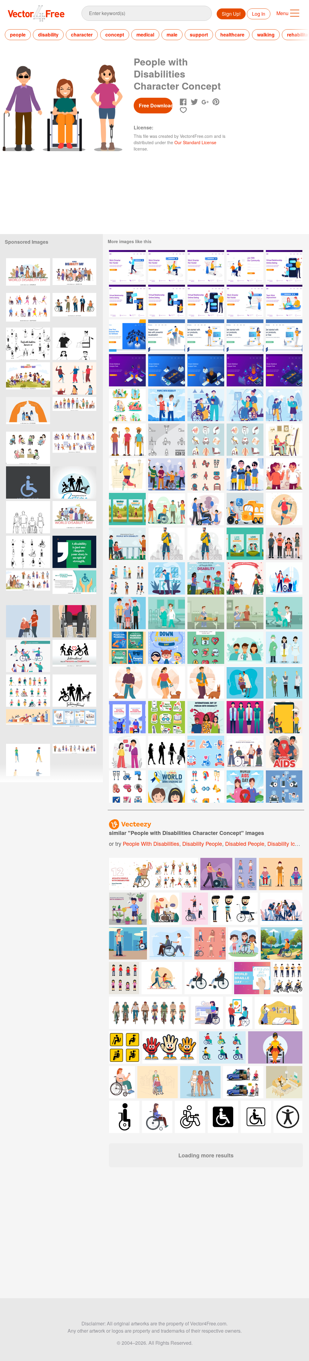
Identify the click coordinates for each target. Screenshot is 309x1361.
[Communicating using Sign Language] (127, 752)
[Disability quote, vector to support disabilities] (28, 482)
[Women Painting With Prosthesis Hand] (284, 440)
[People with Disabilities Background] (205, 578)
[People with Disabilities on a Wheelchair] (245, 405)
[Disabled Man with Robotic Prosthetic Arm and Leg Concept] (166, 544)
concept (114, 34)
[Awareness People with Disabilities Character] (127, 440)
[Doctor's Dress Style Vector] (284, 682)
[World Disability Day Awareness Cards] (127, 509)
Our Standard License (195, 142)
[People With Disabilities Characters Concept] (245, 474)
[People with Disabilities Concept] (127, 613)
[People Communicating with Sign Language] (284, 474)
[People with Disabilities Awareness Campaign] (127, 648)
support (199, 34)
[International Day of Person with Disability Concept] (205, 717)
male (172, 34)
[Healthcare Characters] (245, 648)
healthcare (232, 34)
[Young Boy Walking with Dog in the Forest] (205, 682)
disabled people (244, 843)
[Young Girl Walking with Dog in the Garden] (166, 682)
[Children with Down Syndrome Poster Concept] (166, 648)
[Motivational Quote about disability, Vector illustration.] (74, 552)
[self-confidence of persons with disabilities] (127, 717)
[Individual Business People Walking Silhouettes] (166, 752)
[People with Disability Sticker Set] (205, 752)
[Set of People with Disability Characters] (127, 578)
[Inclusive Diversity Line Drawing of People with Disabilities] (28, 517)
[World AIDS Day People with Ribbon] (284, 752)
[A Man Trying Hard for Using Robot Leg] (166, 578)
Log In (258, 13)
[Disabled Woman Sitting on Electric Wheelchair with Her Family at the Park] (205, 509)
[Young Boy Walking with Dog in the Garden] (127, 682)
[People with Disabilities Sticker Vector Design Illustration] (127, 405)
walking (266, 34)
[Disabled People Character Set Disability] (74, 378)
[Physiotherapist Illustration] (166, 613)
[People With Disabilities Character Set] (28, 552)
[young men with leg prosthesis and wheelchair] (164, 909)
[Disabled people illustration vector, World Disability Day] (74, 621)
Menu (282, 13)
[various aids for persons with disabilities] (166, 717)
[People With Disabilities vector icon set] (245, 440)
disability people (202, 843)
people (18, 34)
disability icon (284, 843)
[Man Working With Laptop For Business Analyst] (166, 335)
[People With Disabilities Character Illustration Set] (28, 344)
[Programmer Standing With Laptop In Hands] (205, 335)
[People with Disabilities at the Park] (284, 405)
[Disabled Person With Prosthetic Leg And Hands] (284, 509)
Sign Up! (231, 13)
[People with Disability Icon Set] (127, 786)
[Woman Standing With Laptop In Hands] (284, 335)
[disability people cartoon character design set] (28, 448)
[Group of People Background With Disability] (284, 717)
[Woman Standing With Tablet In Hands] (245, 335)
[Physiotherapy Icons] (166, 440)
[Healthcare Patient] (245, 682)
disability (48, 34)
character (82, 34)
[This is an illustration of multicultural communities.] (281, 909)
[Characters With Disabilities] (166, 474)
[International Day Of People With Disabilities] (127, 544)
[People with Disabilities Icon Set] (205, 440)
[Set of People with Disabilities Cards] (245, 544)
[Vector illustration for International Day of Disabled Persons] (74, 586)
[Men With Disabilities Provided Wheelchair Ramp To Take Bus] (245, 509)
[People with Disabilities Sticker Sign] (284, 786)
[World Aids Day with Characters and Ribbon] (245, 786)
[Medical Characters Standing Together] (245, 717)
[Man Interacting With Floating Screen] (127, 335)
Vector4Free (36, 13)
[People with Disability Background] (245, 578)
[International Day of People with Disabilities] (166, 405)
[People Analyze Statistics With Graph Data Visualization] (127, 370)
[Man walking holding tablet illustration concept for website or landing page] (127, 266)
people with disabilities (151, 843)
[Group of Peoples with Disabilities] (166, 509)
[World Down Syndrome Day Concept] (166, 786)
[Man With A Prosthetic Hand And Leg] (127, 474)
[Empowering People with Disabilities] (284, 578)
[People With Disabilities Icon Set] (205, 786)
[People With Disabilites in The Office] (205, 405)
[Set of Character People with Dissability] (284, 544)
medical (145, 34)
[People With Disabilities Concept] (245, 752)
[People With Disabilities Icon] (205, 474)
